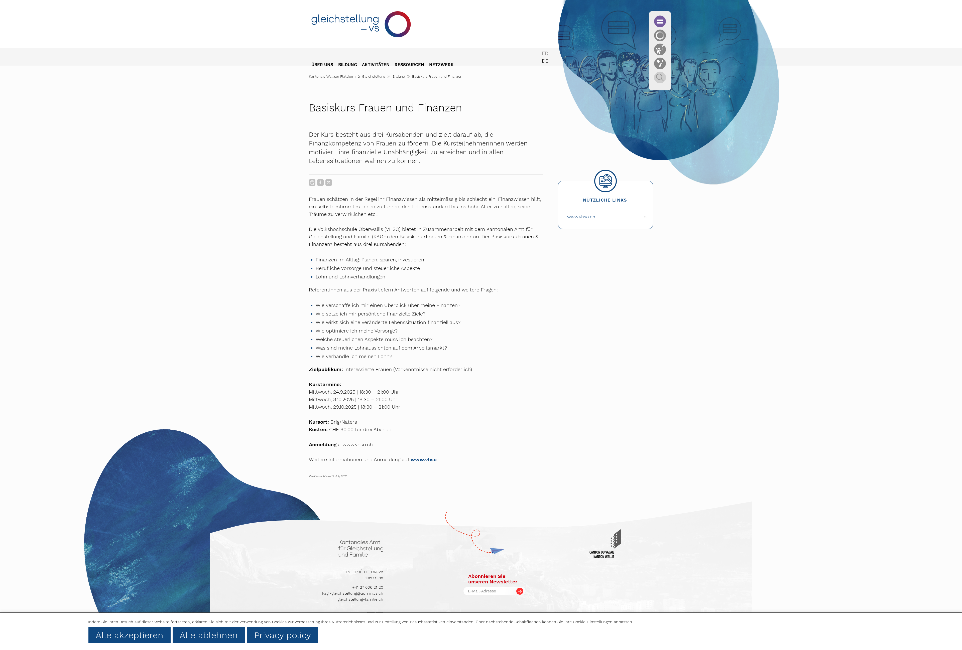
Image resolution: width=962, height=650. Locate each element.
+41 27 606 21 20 (367, 587)
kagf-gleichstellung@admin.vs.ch (352, 593)
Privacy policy (282, 635)
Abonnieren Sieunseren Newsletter (492, 578)
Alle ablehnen (209, 635)
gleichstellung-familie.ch (360, 599)
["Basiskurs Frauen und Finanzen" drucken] (312, 182)
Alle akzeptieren (129, 635)
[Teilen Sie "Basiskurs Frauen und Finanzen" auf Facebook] (320, 184)
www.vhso (424, 459)
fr (545, 53)
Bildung (399, 76)
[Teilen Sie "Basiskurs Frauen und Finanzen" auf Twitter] (328, 183)
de (545, 61)
